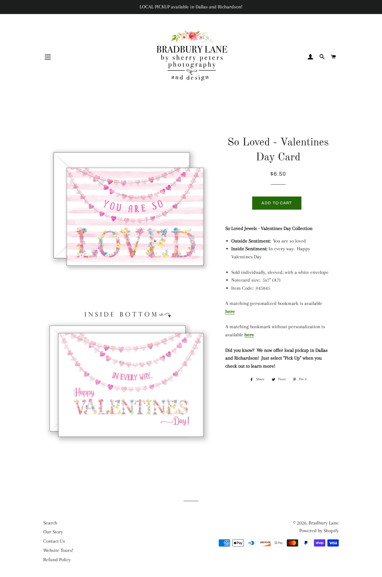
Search (50, 523)
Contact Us (54, 541)
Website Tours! (58, 550)
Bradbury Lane (324, 523)
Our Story (53, 532)
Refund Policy (57, 559)
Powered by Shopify (319, 530)
